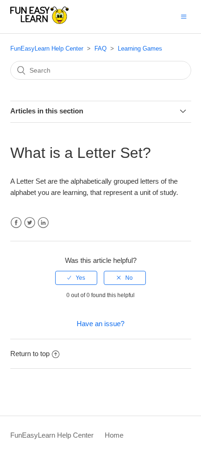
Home (114, 435)
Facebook (16, 223)
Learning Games (140, 48)
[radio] (76, 278)
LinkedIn (43, 223)
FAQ (100, 48)
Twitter (30, 223)
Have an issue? (100, 324)
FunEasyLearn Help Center (46, 48)
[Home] (39, 21)
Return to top (30, 354)
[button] (184, 16)
